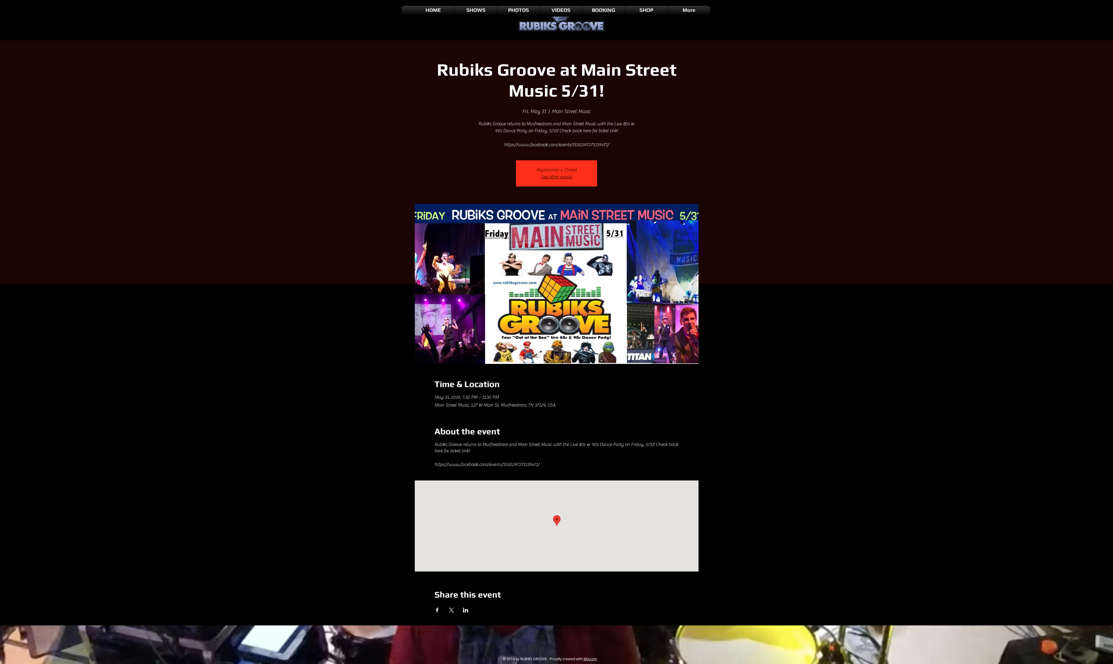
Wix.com (590, 658)
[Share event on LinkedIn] (465, 610)
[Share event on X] (451, 610)
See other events (556, 176)
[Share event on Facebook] (437, 610)
